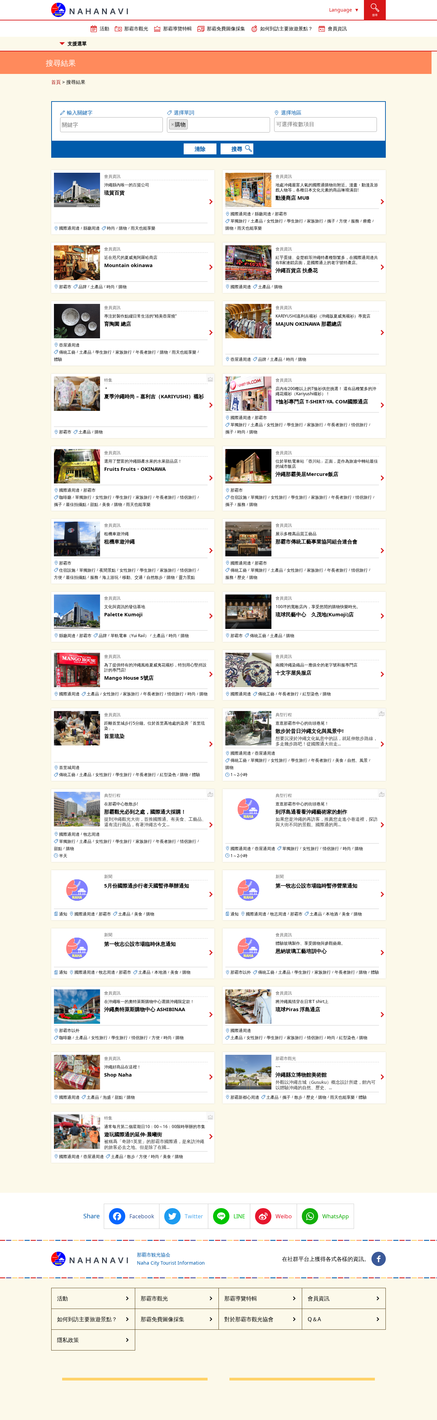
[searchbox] (191, 124)
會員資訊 (337, 28)
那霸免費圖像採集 (226, 28)
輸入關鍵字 (80, 112)
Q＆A (314, 1319)
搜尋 (236, 149)
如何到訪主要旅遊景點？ (286, 28)
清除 (200, 149)
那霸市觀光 (136, 28)
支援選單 (77, 43)
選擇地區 (291, 112)
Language (340, 9)
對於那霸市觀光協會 (248, 1319)
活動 (104, 28)
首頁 (56, 82)
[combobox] (218, 125)
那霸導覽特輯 (177, 28)
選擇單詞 (184, 112)
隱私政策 (68, 1340)
